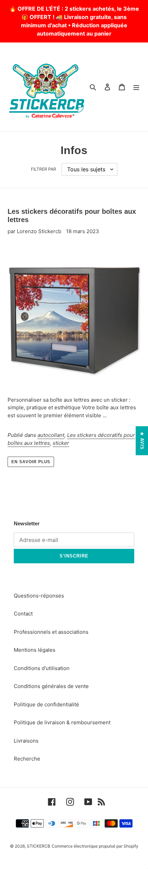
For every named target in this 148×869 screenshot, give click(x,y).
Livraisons (26, 740)
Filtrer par (43, 169)
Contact (23, 613)
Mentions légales (34, 650)
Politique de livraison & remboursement (62, 722)
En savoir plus (30, 461)
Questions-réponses (39, 595)
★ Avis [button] (142, 441)
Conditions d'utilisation (42, 668)
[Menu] (136, 86)
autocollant (51, 435)
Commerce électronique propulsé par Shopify (95, 846)
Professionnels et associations (51, 632)
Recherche (27, 758)
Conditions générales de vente (51, 686)
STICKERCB (38, 846)
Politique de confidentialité (46, 704)
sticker (61, 443)
